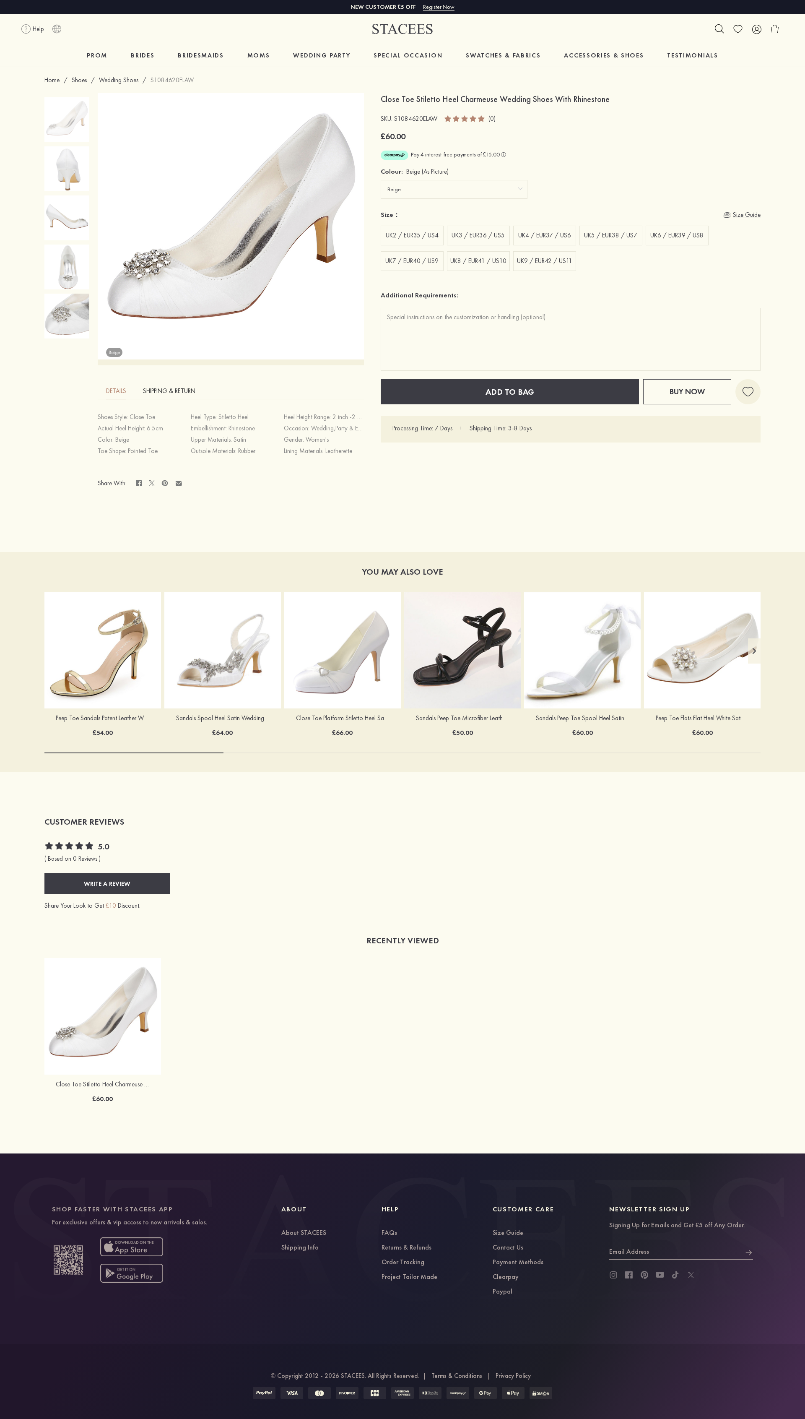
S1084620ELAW (172, 80)
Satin (240, 439)
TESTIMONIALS (692, 55)
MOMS (258, 55)
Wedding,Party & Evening (342, 428)
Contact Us (508, 1248)
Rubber (246, 451)
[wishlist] (738, 29)
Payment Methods (518, 1262)
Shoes (79, 80)
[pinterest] (644, 1275)
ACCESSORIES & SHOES (604, 55)
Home (52, 80)
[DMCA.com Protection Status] (541, 1393)
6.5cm (155, 428)
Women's (317, 439)
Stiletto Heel (233, 417)
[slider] (465, 118)
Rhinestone (242, 428)
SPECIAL (408, 55)
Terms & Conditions (456, 1376)
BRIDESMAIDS (200, 55)
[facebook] (629, 1275)
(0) (492, 119)
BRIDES (142, 55)
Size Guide (508, 1233)
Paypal (502, 1292)
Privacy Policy (513, 1376)
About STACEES (303, 1233)
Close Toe (142, 417)
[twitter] (691, 1275)
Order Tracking (403, 1262)
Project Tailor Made (409, 1277)
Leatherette (338, 451)
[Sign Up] (749, 1251)
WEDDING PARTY (321, 55)
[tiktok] (675, 1275)
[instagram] (613, 1275)
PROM (97, 55)
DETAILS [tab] (116, 391)
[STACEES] (402, 29)
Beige (122, 439)
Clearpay (506, 1277)
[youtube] (660, 1275)
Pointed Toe (143, 451)
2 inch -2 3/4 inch (356, 417)
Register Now (438, 6)
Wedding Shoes (118, 80)
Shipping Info (300, 1248)
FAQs (389, 1233)
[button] (754, 651)
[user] (756, 29)
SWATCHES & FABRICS (503, 55)
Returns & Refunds (406, 1248)
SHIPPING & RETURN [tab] (169, 391)
